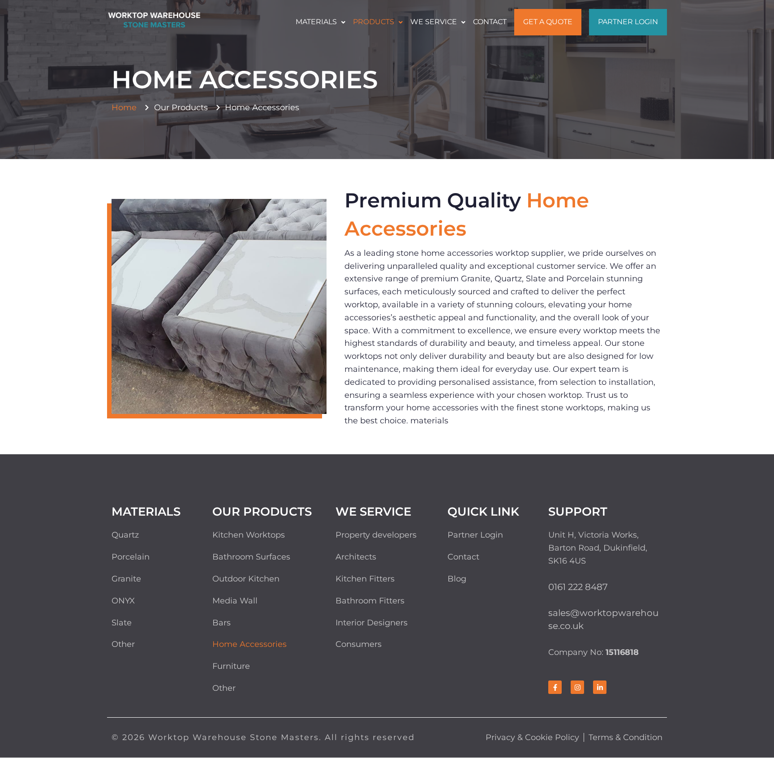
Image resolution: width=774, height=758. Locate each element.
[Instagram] (577, 687)
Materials (316, 21)
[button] (320, 22)
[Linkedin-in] (599, 687)
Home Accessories (249, 644)
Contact (490, 21)
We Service (433, 21)
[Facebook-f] (555, 687)
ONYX (123, 601)
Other (123, 644)
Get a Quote (547, 21)
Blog (456, 579)
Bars (221, 623)
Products (373, 21)
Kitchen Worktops (248, 535)
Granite (126, 579)
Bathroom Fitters (369, 601)
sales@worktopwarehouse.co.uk (603, 619)
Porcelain (131, 557)
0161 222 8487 (578, 586)
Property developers (376, 535)
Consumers (358, 644)
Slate (122, 623)
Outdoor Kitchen (246, 579)
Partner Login (628, 21)
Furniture (231, 666)
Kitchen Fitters (365, 579)
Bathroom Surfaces (251, 557)
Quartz (125, 535)
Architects (355, 557)
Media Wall (235, 601)
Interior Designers (371, 623)
